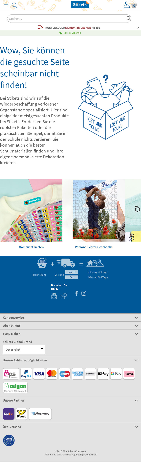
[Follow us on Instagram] (83, 294)
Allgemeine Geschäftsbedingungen (63, 454)
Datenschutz (90, 454)
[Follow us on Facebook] (76, 294)
